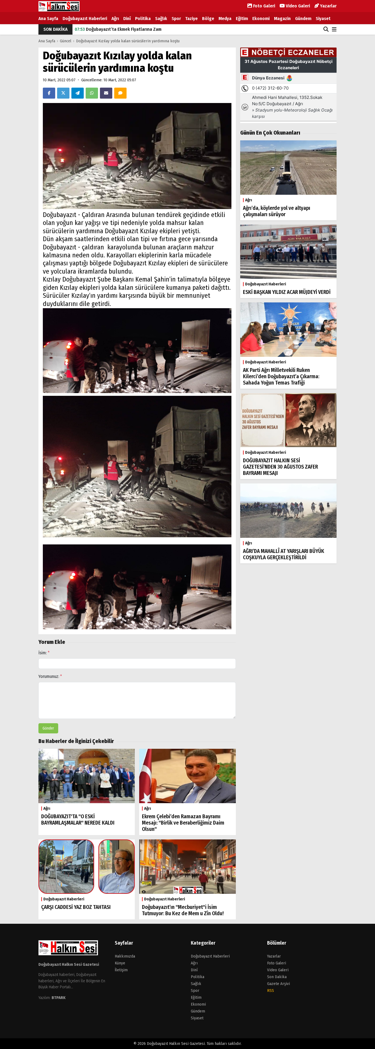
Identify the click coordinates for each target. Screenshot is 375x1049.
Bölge (208, 18)
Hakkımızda (125, 956)
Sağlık (161, 18)
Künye (120, 963)
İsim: (44, 652)
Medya (225, 18)
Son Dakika (277, 976)
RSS (270, 990)
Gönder (48, 728)
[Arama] (326, 29)
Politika (143, 18)
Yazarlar (328, 6)
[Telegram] (77, 93)
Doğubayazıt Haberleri (85, 18)
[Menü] (334, 30)
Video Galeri (297, 6)
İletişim (121, 969)
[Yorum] (120, 93)
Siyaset (323, 18)
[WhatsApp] (92, 93)
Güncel (65, 40)
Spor (176, 18)
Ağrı (115, 18)
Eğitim (242, 18)
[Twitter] (63, 93)
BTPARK (59, 997)
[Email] (106, 93)
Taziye (191, 18)
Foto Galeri (263, 6)
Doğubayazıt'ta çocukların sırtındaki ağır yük (124, 29)
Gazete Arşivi (278, 983)
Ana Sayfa (48, 18)
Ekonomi (261, 18)
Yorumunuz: (50, 676)
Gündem (303, 18)
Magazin (282, 18)
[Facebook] (49, 93)
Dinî (127, 18)
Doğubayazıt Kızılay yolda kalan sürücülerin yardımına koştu (128, 40)
